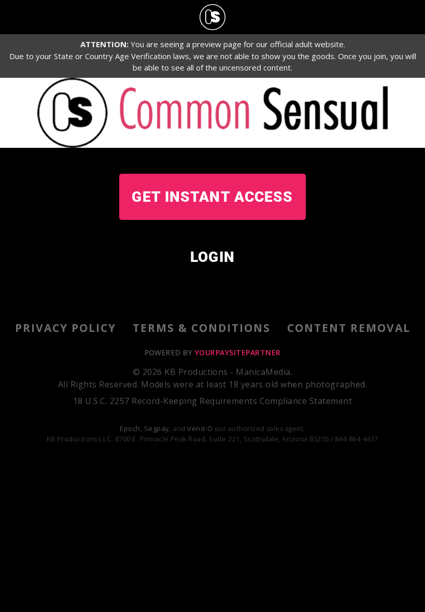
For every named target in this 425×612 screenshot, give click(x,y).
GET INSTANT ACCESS (212, 196)
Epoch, (131, 428)
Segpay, (157, 428)
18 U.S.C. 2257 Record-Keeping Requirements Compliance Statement (212, 401)
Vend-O (199, 428)
